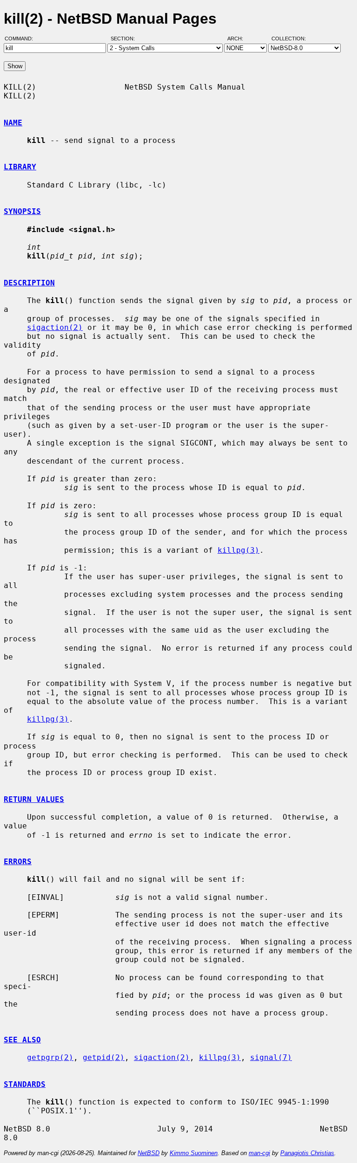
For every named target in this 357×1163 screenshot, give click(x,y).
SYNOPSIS (22, 211)
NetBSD (148, 1153)
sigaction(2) (55, 327)
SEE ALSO (22, 1039)
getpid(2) (104, 1057)
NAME (13, 122)
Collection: (288, 38)
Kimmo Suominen (194, 1153)
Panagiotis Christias (307, 1153)
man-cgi (259, 1153)
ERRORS (18, 861)
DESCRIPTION (29, 282)
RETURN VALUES (34, 799)
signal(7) (271, 1057)
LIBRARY (20, 166)
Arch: (239, 38)
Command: (22, 38)
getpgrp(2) (50, 1057)
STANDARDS (25, 1084)
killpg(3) (238, 550)
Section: (125, 38)
